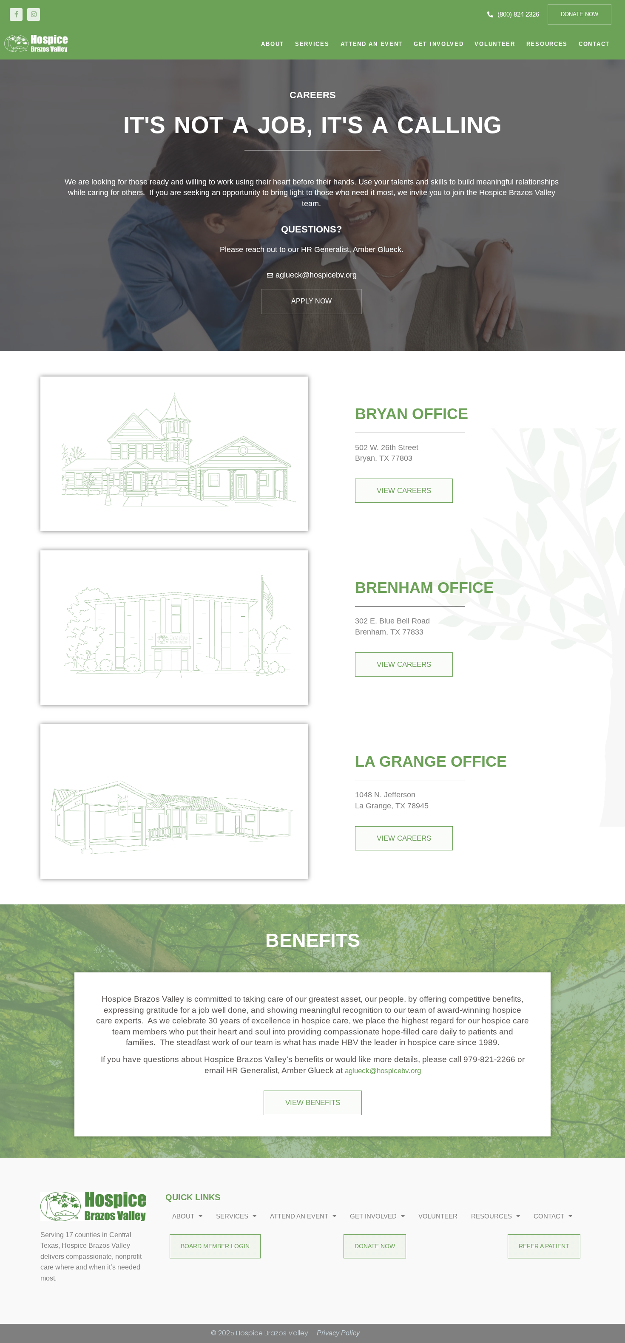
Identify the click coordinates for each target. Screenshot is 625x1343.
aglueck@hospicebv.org (383, 1071)
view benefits (312, 1103)
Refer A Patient (544, 1246)
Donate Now (579, 14)
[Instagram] (33, 14)
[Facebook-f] (16, 14)
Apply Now (311, 301)
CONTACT (594, 44)
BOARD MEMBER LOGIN (215, 1246)
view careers (404, 491)
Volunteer (494, 44)
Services (312, 44)
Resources (547, 44)
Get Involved (438, 44)
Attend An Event (372, 44)
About (272, 44)
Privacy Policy (338, 1333)
